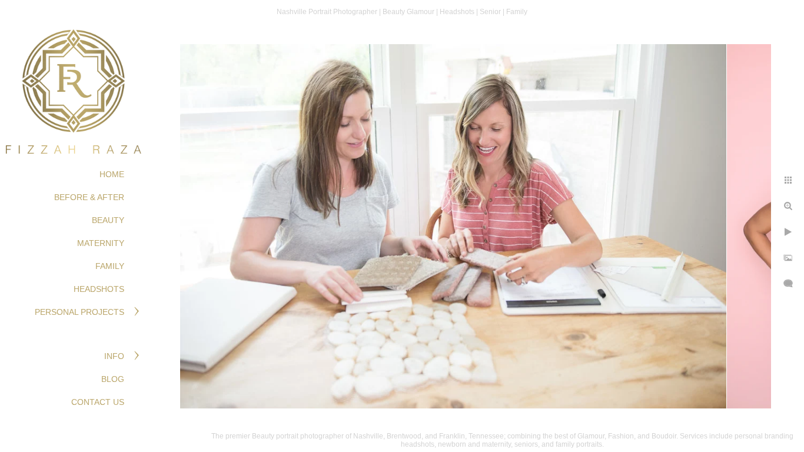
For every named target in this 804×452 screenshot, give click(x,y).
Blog (112, 379)
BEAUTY (108, 220)
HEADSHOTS (99, 289)
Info (114, 356)
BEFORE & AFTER (89, 197)
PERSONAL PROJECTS (79, 312)
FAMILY (109, 266)
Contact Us (97, 402)
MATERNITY (100, 243)
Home (111, 174)
